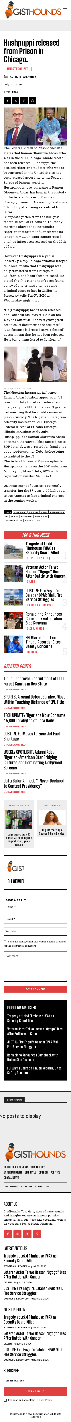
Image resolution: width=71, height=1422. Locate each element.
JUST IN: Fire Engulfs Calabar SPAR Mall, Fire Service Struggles (44, 595)
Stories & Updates (37, 558)
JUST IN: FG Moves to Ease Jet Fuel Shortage (32, 736)
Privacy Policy (44, 1400)
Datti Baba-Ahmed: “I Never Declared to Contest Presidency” (34, 783)
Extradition (57, 512)
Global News (34, 628)
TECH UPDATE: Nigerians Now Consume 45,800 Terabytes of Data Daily (34, 718)
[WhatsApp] (32, 100)
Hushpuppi (26, 516)
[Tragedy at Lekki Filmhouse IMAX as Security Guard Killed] (13, 550)
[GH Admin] (7, 76)
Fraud (14, 516)
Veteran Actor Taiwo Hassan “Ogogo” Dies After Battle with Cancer (45, 571)
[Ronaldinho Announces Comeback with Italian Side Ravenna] (13, 620)
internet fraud (13, 521)
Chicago (33, 512)
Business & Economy (39, 605)
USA (38, 521)
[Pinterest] (24, 100)
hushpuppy (41, 516)
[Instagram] (17, 1234)
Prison (29, 521)
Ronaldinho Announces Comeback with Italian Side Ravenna (44, 618)
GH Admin (29, 76)
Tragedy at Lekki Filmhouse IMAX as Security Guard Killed (42, 548)
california (20, 512)
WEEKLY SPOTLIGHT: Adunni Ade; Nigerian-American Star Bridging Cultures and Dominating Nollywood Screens (33, 759)
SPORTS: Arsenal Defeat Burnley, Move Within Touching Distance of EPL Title (35, 699)
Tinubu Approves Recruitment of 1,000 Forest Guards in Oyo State (34, 681)
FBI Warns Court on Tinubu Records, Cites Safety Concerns (43, 642)
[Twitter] (15, 100)
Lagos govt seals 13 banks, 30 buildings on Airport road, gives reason (19, 840)
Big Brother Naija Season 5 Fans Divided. (52, 831)
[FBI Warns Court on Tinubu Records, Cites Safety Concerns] (13, 644)
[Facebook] (7, 100)
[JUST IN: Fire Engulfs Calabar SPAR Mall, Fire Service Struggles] (13, 597)
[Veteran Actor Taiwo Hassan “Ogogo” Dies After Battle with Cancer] (13, 573)
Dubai (44, 512)
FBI (6, 516)
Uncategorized (15, 689)
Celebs (31, 581)
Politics (32, 652)
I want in (33, 1391)
